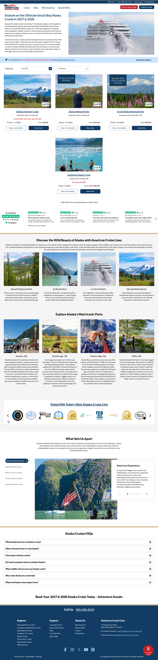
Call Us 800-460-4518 (124, 2)
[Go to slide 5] (139, 494)
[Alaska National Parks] (79, 91)
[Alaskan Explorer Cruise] (27, 91)
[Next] (150, 415)
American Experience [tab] (15, 461)
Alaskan (60, 60)
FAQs (51, 631)
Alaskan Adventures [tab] (13, 467)
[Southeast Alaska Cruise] (79, 154)
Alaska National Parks (79, 111)
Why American (80, 625)
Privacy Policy (20, 657)
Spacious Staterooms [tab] (14, 484)
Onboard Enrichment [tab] (14, 478)
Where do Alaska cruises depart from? (21, 582)
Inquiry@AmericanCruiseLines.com (129, 631)
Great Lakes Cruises (24, 639)
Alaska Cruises (22, 636)
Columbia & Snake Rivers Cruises (29, 628)
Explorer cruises (69, 60)
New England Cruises (24, 631)
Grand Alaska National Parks (130, 111)
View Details (17, 128)
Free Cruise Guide (129, 7)
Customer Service (55, 625)
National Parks (22, 645)
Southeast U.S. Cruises (25, 633)
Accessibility (30, 657)
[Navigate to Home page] (11, 7)
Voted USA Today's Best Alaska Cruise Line (79, 404)
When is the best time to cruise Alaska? (22, 549)
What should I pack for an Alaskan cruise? (23, 542)
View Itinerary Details (143, 60)
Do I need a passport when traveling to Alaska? (25, 562)
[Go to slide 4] (136, 494)
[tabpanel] (133, 477)
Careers (78, 631)
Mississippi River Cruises (26, 625)
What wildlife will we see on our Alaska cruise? (25, 569)
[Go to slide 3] (133, 494)
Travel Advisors (149, 2)
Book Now (42, 128)
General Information (56, 628)
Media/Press (79, 633)
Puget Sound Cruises (24, 642)
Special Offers (80, 628)
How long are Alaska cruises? (18, 555)
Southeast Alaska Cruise (79, 175)
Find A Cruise (146, 7)
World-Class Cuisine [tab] (13, 473)
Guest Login (138, 2)
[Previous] (8, 415)
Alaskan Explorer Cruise (27, 111)
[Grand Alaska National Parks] (130, 91)
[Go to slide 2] (130, 494)
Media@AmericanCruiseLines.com (126, 635)
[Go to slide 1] (127, 494)
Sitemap (39, 657)
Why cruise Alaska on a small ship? (20, 576)
